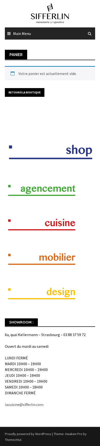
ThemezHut (13, 440)
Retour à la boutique (24, 92)
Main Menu (22, 33)
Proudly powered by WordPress (28, 434)
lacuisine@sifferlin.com (24, 404)
